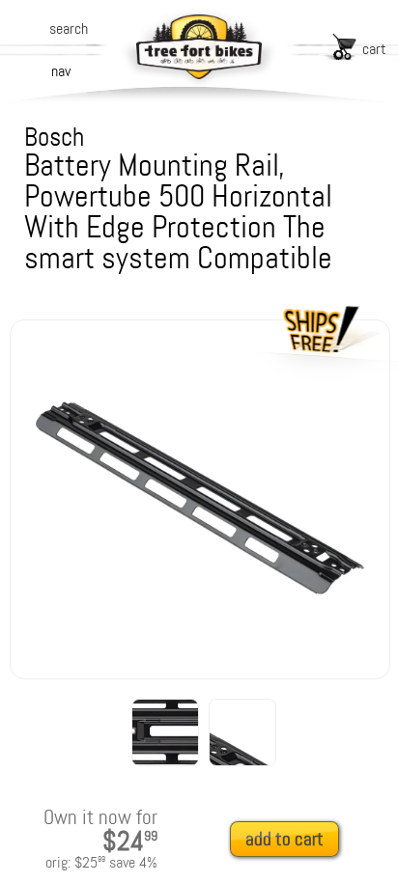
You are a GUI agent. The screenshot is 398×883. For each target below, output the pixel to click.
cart (374, 49)
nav (61, 71)
